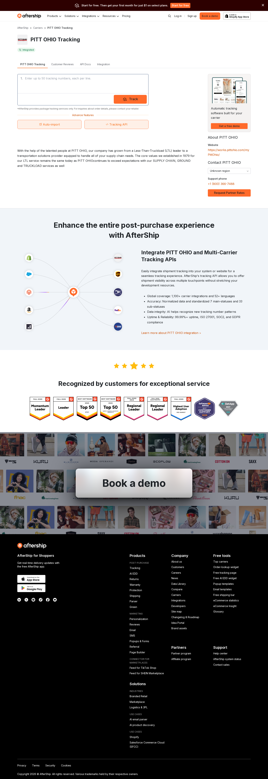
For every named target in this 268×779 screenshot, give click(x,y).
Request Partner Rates (229, 193)
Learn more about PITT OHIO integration (171, 333)
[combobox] (229, 171)
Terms (36, 765)
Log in (178, 15)
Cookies (66, 765)
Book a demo (210, 15)
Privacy (21, 765)
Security (50, 765)
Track (133, 99)
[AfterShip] (30, 16)
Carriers (38, 27)
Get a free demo (229, 126)
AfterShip (22, 27)
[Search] (169, 16)
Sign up (192, 15)
